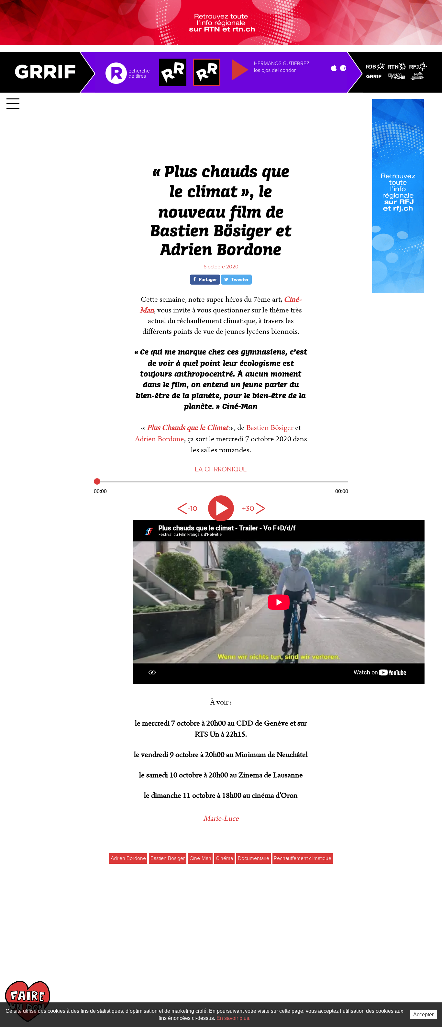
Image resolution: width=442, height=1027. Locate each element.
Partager (207, 279)
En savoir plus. (233, 1018)
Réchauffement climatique (302, 858)
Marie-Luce (221, 818)
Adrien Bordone (159, 439)
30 (253, 508)
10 (189, 508)
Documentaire (253, 858)
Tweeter (239, 279)
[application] (221, 485)
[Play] (221, 508)
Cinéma (224, 858)
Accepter (423, 1014)
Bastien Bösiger (269, 427)
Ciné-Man (200, 858)
